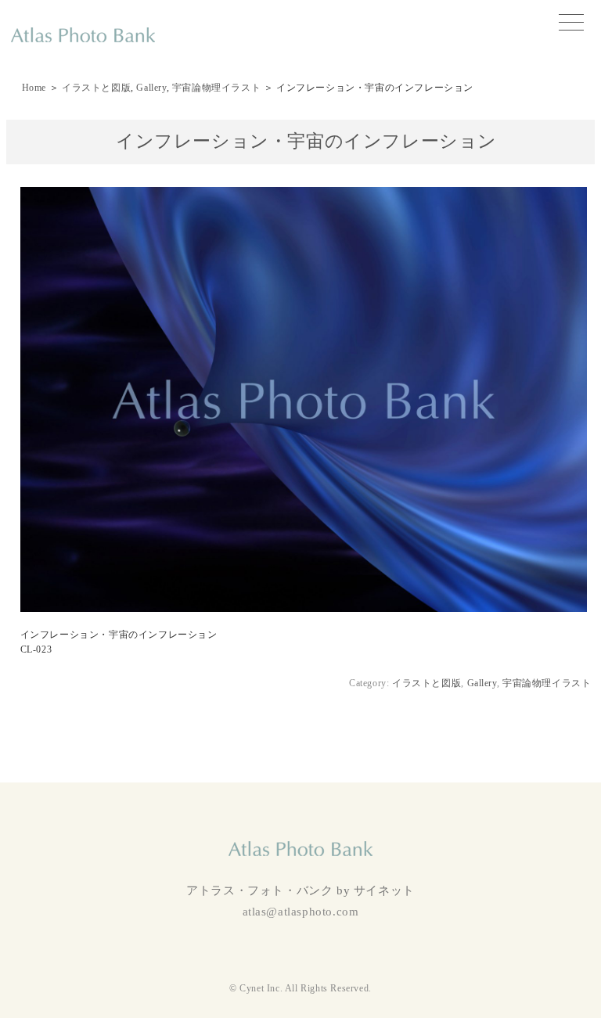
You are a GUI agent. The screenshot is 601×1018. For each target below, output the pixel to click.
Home (34, 87)
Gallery (151, 87)
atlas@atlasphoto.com (301, 911)
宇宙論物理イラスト (216, 87)
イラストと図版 (96, 87)
